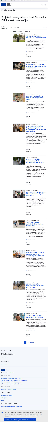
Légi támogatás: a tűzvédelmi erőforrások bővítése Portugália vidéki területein (36, 66)
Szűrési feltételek (4, 27)
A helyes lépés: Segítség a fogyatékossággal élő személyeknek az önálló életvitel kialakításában (36, 128)
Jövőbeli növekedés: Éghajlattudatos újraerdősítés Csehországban (35, 285)
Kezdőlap (4, 13)
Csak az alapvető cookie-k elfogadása (27, 419)
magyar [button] (42, 4)
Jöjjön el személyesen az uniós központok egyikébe (12, 383)
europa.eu (12, 372)
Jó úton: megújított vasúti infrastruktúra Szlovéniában (34, 316)
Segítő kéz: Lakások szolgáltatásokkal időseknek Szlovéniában (34, 224)
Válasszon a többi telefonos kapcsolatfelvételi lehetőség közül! (14, 380)
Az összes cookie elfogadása (11, 419)
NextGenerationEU (6, 351)
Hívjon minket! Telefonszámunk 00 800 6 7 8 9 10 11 (12, 378)
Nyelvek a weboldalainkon (6, 395)
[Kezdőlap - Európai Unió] (6, 4)
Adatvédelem (4, 397)
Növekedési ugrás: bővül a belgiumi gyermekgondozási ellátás (34, 97)
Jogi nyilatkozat (4, 398)
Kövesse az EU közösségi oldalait (8, 389)
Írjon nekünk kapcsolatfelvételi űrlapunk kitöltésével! (12, 382)
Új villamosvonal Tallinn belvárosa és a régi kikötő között (36, 36)
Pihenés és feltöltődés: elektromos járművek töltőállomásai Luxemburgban (35, 161)
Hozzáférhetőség (4, 356)
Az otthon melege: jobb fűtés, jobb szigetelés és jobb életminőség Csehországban (35, 254)
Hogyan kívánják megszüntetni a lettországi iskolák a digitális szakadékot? (36, 193)
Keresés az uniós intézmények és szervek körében (11, 406)
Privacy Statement (5, 364)
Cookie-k (3, 400)
